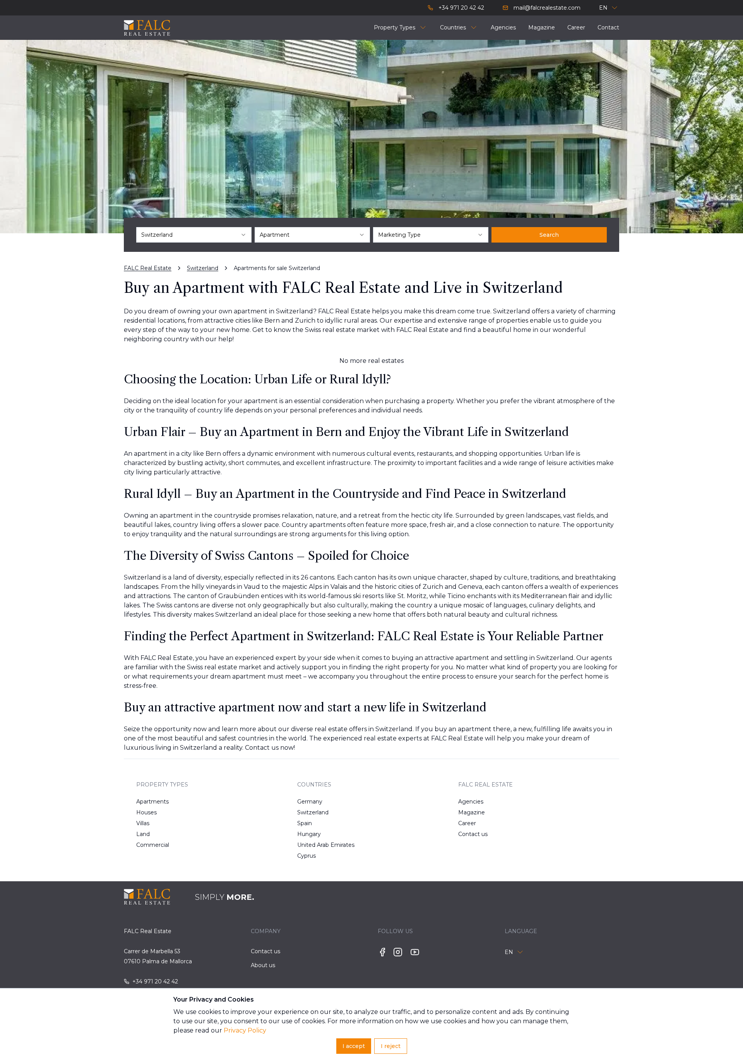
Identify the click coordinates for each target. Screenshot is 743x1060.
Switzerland (313, 812)
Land (143, 834)
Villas (142, 823)
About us (263, 965)
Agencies (470, 801)
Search (549, 234)
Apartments (152, 801)
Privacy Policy (245, 1030)
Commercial (152, 844)
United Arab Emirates (322, 844)
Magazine (471, 812)
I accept (353, 1046)
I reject (391, 1046)
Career (467, 823)
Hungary (309, 834)
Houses (146, 812)
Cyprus (306, 855)
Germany (309, 801)
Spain (304, 823)
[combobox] (194, 235)
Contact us (473, 834)
